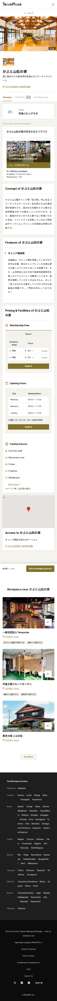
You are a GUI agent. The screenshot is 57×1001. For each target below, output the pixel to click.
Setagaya (44, 815)
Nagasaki (24, 897)
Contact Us (28, 976)
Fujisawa (36, 828)
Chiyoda (23, 819)
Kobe (46, 859)
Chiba (37, 806)
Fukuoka (21, 893)
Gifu (45, 843)
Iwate (29, 795)
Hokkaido (22, 788)
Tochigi (29, 806)
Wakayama (33, 863)
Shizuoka (24, 848)
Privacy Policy (28, 956)
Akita (45, 795)
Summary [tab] (7, 97)
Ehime (28, 886)
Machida (35, 824)
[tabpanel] (28, 332)
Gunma (46, 806)
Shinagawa (40, 819)
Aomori (21, 795)
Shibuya (24, 815)
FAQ (28, 969)
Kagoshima (36, 901)
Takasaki (33, 811)
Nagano (37, 843)
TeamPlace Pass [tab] (41, 97)
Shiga (25, 855)
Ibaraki (20, 806)
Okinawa (21, 908)
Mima (42, 882)
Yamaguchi (32, 875)
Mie (19, 855)
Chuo (31, 819)
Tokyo (42, 811)
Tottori (20, 870)
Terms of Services (28, 949)
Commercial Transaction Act (28, 963)
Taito (27, 824)
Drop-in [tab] (28, 334)
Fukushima (37, 799)
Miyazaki (24, 901)
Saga (38, 893)
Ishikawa (40, 839)
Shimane (30, 870)
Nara (23, 863)
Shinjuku (34, 815)
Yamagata (24, 799)
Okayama (41, 870)
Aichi (33, 848)
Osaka (26, 859)
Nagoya (39, 848)
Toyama (30, 839)
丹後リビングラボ (28, 113)
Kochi (35, 886)
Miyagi (37, 795)
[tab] (23, 97)
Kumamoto (36, 897)
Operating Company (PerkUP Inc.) (28, 942)
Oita (45, 897)
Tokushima (22, 882)
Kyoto (33, 855)
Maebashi (22, 811)
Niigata (21, 839)
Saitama (23, 832)
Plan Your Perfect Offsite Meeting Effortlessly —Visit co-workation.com (28, 933)
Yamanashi (27, 843)
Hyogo (41, 859)
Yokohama (25, 828)
